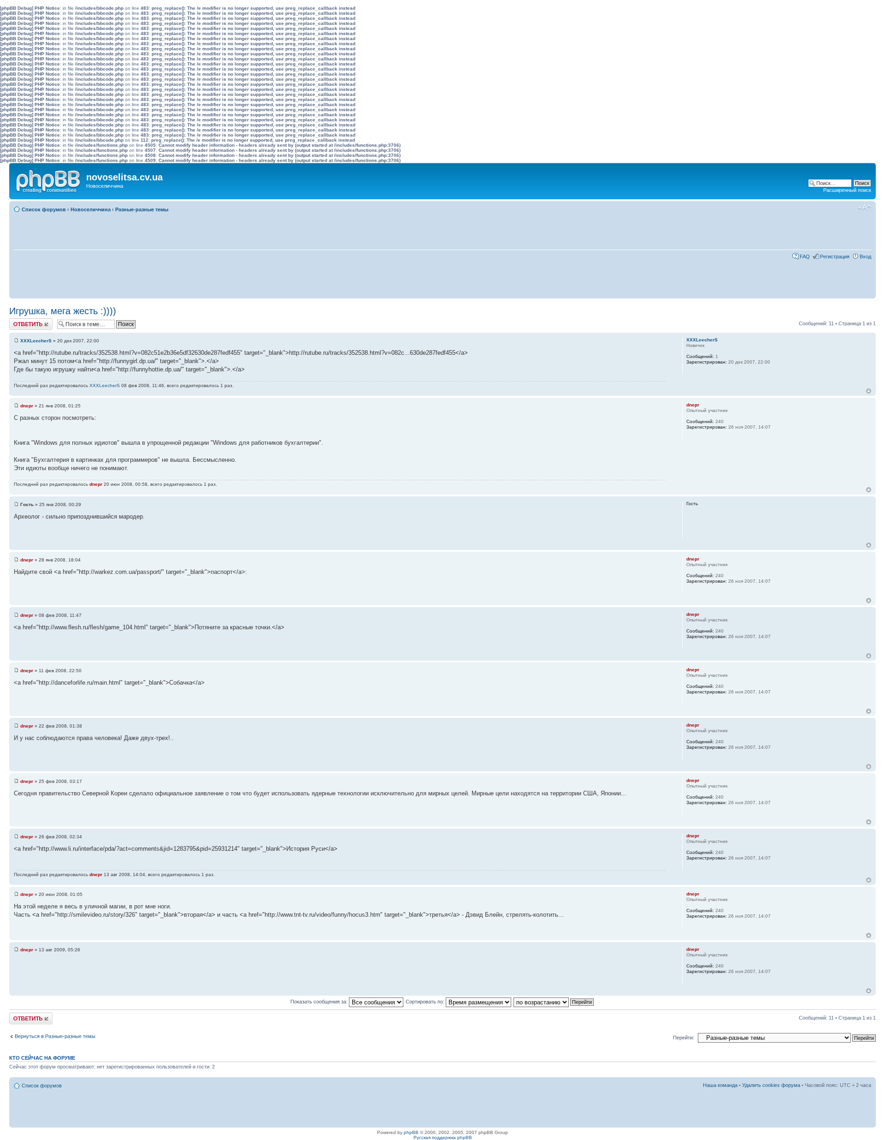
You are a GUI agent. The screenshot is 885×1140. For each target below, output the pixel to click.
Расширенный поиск (847, 190)
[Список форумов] (49, 179)
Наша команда (720, 1085)
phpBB (411, 1132)
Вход (865, 256)
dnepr (26, 405)
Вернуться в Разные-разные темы (55, 1036)
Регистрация (835, 256)
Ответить (20, 321)
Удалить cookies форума (771, 1085)
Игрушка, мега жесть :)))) (62, 311)
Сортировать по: (426, 1001)
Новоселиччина (91, 209)
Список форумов (44, 209)
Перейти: (683, 1037)
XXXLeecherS (36, 340)
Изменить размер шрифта (864, 207)
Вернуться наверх (868, 391)
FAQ (805, 256)
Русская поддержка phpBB (442, 1137)
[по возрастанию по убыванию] (554, 1001)
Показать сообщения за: (319, 1001)
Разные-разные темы (141, 209)
